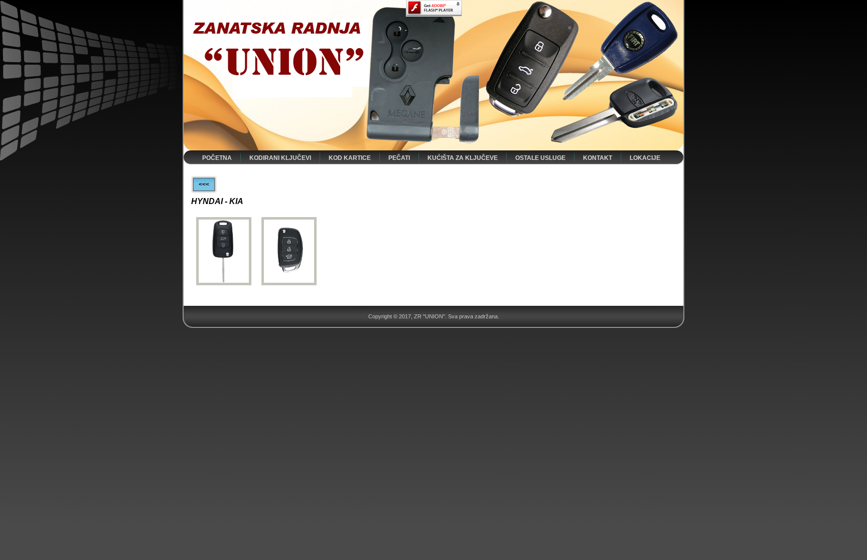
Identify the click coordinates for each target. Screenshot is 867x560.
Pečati (399, 157)
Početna (217, 157)
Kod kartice (350, 157)
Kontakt (597, 157)
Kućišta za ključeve (462, 157)
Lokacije (645, 157)
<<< (204, 184)
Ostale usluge (540, 157)
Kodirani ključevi (280, 157)
